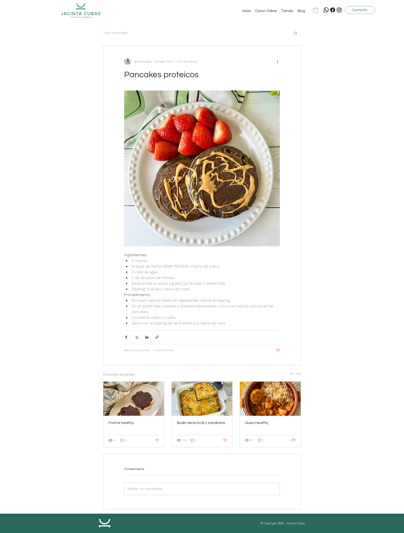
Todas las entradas (115, 32)
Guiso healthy (256, 423)
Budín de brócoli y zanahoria (201, 423)
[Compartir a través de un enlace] (157, 337)
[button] (315, 10)
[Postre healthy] (133, 399)
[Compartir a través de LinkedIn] (147, 337)
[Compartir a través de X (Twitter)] (136, 337)
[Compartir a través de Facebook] (126, 337)
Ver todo (295, 373)
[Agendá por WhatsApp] (326, 10)
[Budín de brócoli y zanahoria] (202, 399)
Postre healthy (121, 423)
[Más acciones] (277, 61)
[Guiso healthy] (270, 399)
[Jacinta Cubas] (333, 10)
